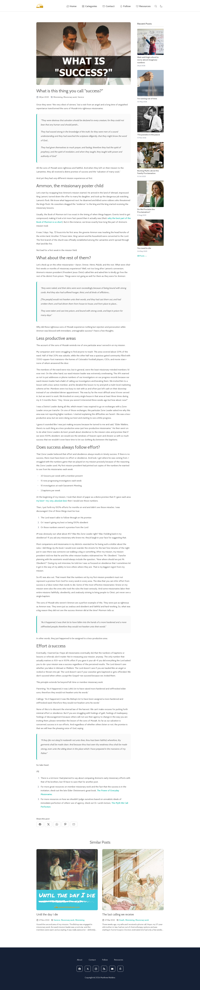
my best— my (51, 500)
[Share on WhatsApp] (57, 824)
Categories (91, 6)
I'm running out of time (147, 98)
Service (81, 97)
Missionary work (142, 920)
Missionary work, (70, 97)
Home (73, 6)
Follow (127, 6)
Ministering (79, 920)
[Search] (155, 6)
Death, (122, 920)
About (79, 960)
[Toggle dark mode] (161, 6)
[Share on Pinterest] (65, 824)
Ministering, (58, 97)
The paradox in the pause (148, 134)
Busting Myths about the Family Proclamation (148, 172)
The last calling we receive (118, 914)
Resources (145, 6)
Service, (57, 920)
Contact (110, 6)
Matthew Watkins (107, 977)
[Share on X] (48, 824)
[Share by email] (73, 824)
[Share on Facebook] (40, 824)
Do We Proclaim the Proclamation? (146, 210)
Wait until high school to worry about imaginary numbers (148, 60)
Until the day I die (47, 914)
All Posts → (142, 256)
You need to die (144, 248)
